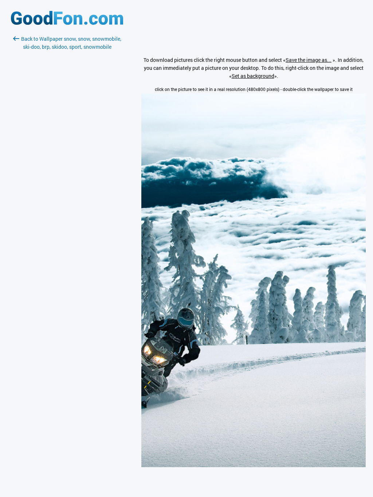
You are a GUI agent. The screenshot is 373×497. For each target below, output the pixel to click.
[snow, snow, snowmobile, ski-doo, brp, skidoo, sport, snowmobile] (253, 465)
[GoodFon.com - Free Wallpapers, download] (67, 22)
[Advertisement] (67, 137)
